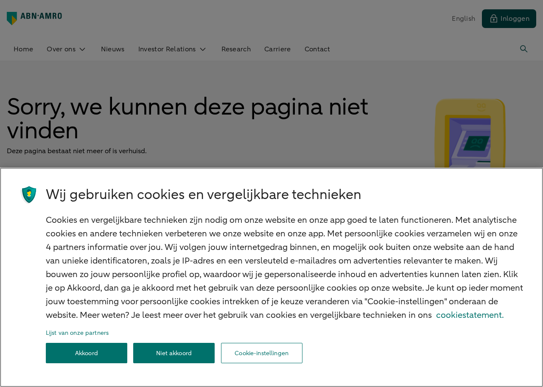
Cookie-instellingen (261, 353)
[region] (271, 277)
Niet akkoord (174, 353)
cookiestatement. (470, 315)
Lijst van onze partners (77, 333)
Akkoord (86, 353)
